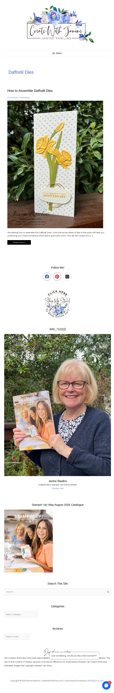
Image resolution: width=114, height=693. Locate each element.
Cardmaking (24, 97)
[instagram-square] (68, 276)
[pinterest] (58, 276)
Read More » (19, 241)
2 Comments (12, 97)
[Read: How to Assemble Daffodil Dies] (57, 164)
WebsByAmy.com (95, 681)
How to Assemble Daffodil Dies (30, 91)
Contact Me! (58, 488)
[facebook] (47, 276)
